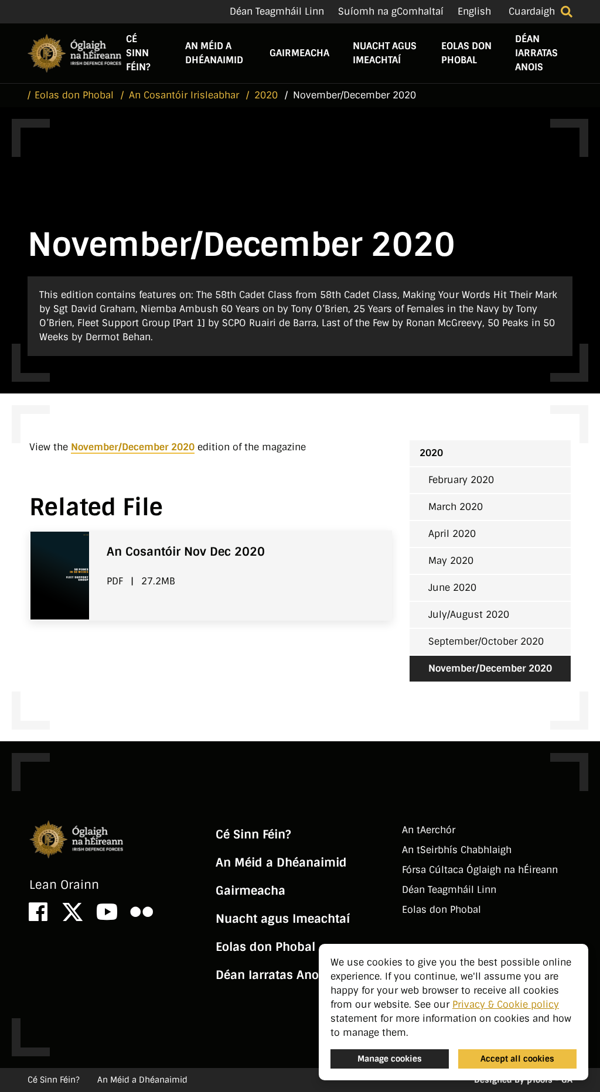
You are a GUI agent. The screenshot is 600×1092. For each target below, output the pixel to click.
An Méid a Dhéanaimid (214, 53)
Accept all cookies (517, 1058)
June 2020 (452, 587)
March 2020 (455, 507)
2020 (431, 453)
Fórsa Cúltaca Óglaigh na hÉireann (480, 870)
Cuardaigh (532, 11)
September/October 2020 (486, 641)
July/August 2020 (468, 614)
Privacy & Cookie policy (505, 1004)
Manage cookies (389, 1058)
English (474, 11)
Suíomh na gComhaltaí (391, 11)
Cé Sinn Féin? (138, 53)
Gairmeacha (299, 53)
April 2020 (452, 534)
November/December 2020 (133, 447)
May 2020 (450, 560)
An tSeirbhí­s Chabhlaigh (457, 850)
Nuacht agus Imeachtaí (385, 53)
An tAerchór (428, 830)
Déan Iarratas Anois (536, 53)
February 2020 (461, 480)
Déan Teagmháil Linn (277, 11)
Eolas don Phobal (466, 53)
